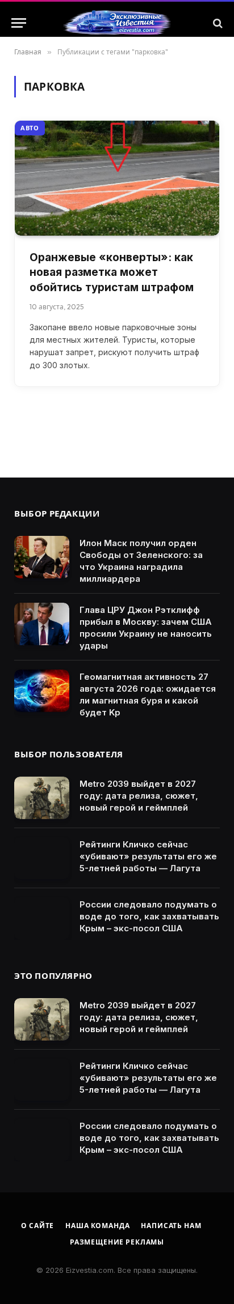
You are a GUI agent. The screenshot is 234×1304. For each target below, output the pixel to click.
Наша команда (97, 1225)
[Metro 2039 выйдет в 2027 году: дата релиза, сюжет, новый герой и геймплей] (41, 798)
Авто (29, 128)
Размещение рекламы (117, 1242)
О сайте (37, 1225)
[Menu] (18, 23)
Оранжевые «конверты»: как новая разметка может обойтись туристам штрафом (112, 272)
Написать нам (171, 1225)
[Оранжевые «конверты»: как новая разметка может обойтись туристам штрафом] (117, 178)
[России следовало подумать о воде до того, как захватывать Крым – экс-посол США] (41, 918)
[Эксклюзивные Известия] (117, 23)
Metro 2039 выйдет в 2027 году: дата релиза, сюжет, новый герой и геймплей (139, 795)
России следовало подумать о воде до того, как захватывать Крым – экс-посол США (149, 916)
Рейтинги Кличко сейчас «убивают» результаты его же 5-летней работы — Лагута (148, 856)
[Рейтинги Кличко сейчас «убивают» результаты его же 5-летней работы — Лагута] (41, 858)
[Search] (217, 23)
